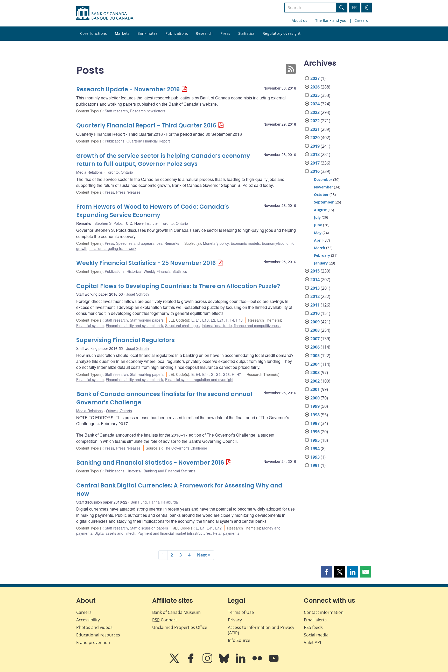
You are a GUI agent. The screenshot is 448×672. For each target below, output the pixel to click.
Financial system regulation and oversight (199, 379)
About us (299, 20)
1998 (315, 415)
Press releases (128, 192)
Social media (316, 635)
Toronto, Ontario (119, 172)
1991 (315, 465)
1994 (315, 448)
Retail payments (226, 533)
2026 (315, 87)
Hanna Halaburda (163, 502)
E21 (220, 320)
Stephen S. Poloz (108, 223)
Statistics (246, 33)
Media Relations (89, 172)
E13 (205, 320)
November (323, 187)
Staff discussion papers (149, 528)
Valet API (312, 642)
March (319, 247)
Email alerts (315, 620)
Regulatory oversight (281, 33)
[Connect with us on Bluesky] (224, 662)
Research (204, 33)
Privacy (235, 620)
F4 (232, 320)
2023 (315, 112)
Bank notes (147, 33)
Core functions (93, 33)
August (320, 209)
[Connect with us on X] (174, 662)
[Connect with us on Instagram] (208, 662)
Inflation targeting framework (112, 248)
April (318, 240)
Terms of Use (241, 612)
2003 (315, 372)
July (317, 217)
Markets (122, 33)
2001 (315, 389)
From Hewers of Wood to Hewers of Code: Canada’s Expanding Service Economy (152, 211)
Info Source (239, 640)
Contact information (324, 612)
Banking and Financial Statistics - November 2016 (150, 463)
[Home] (104, 13)
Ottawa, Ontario (119, 410)
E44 (205, 374)
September (324, 202)
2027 (315, 78)
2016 (315, 171)
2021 (315, 129)
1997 (315, 423)
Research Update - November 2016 (128, 89)
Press (225, 33)
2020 (315, 137)
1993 (315, 457)
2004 (315, 364)
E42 (218, 528)
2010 (315, 313)
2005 (315, 355)
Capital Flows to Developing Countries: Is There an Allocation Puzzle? (178, 286)
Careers (361, 20)
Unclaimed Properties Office (179, 627)
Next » (204, 555)
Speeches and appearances (139, 243)
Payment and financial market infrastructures (174, 533)
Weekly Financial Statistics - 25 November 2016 (146, 263)
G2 (218, 374)
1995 (315, 440)
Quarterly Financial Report (148, 141)
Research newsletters (147, 110)
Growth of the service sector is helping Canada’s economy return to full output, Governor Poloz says (163, 160)
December (323, 179)
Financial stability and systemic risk (134, 325)
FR (354, 7)
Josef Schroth (137, 294)
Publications (176, 33)
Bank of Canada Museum (176, 612)
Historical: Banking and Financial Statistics (161, 470)
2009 (315, 322)
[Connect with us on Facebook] (191, 662)
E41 (210, 528)
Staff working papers (147, 320)
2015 (315, 271)
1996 (315, 432)
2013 (315, 288)
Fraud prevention (93, 642)
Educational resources (98, 635)
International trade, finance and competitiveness (241, 325)
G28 (226, 374)
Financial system (90, 325)
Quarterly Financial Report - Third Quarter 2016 (146, 125)
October (321, 194)
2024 (315, 104)
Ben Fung (139, 502)
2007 (315, 339)
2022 (315, 121)
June (318, 224)
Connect (164, 620)
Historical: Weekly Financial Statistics (157, 271)
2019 (315, 146)
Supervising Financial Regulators (125, 340)
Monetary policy (216, 243)
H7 (238, 374)
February (322, 255)
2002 (315, 381)
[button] (326, 572)
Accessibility (88, 620)
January (321, 263)
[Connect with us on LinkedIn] (241, 662)
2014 (315, 279)
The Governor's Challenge (185, 448)
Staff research (116, 110)
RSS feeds (313, 627)
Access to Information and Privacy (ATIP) (261, 630)
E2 (213, 320)
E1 (198, 320)
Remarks (171, 243)
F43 (239, 320)
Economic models (245, 243)
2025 (315, 95)
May (317, 232)
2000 (315, 398)
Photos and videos (94, 627)
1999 (315, 406)
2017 (315, 163)
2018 (315, 154)
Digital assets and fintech (114, 533)
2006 (315, 347)
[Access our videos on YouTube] (274, 662)
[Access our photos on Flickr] (257, 662)
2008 (315, 330)
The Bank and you (330, 20)
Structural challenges (182, 325)
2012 (315, 296)
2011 (315, 305)
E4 (198, 374)
